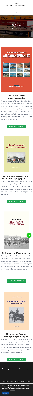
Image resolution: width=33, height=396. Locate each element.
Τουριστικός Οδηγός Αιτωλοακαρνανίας (16, 96)
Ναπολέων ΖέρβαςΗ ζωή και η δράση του (16, 335)
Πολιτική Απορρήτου (25, 369)
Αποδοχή (5, 393)
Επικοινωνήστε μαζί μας (9, 369)
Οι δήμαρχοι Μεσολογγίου (16, 253)
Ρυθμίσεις (12, 390)
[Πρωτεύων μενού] (16, 12)
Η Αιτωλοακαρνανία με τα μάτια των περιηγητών (15, 177)
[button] (29, 235)
